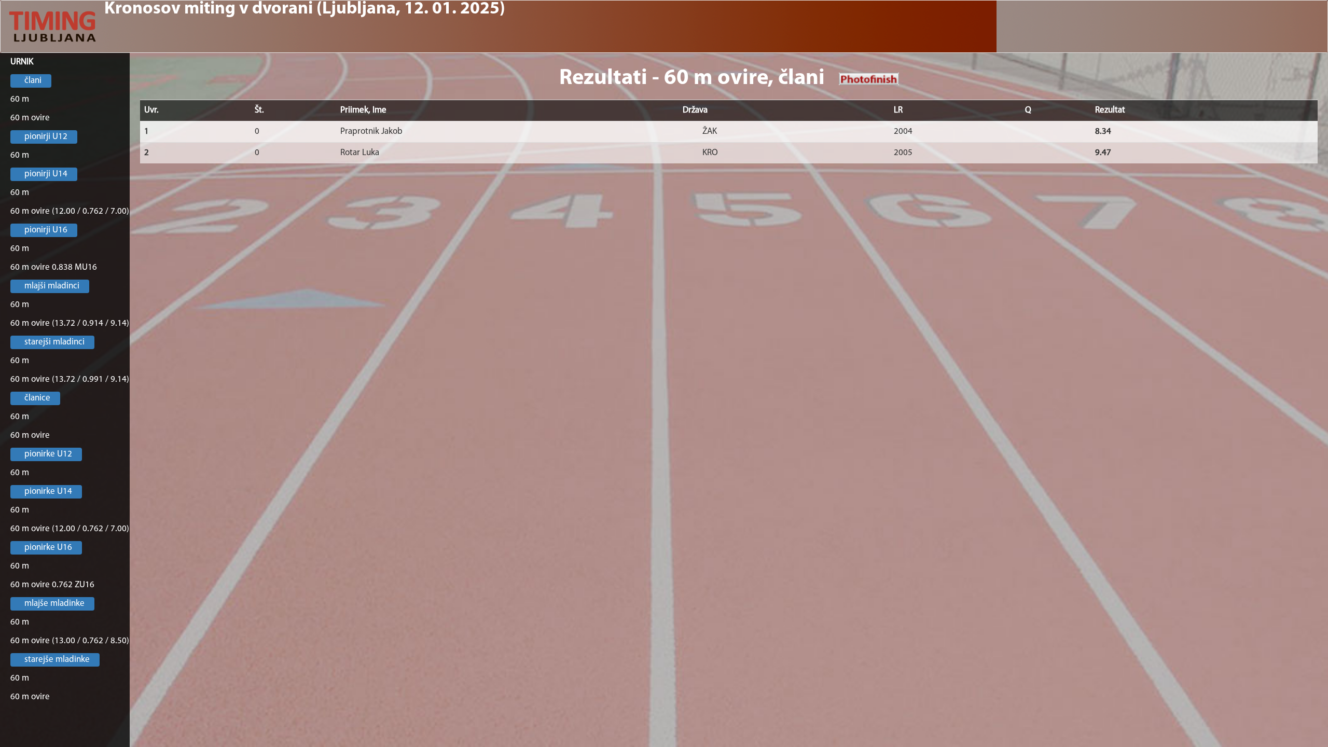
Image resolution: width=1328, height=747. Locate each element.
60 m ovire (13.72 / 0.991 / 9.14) (69, 379)
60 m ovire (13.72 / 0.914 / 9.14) (69, 323)
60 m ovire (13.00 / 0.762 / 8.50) (69, 641)
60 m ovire (30, 118)
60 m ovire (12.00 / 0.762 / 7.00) (69, 211)
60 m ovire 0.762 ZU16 (52, 584)
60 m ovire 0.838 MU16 (53, 267)
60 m (19, 99)
